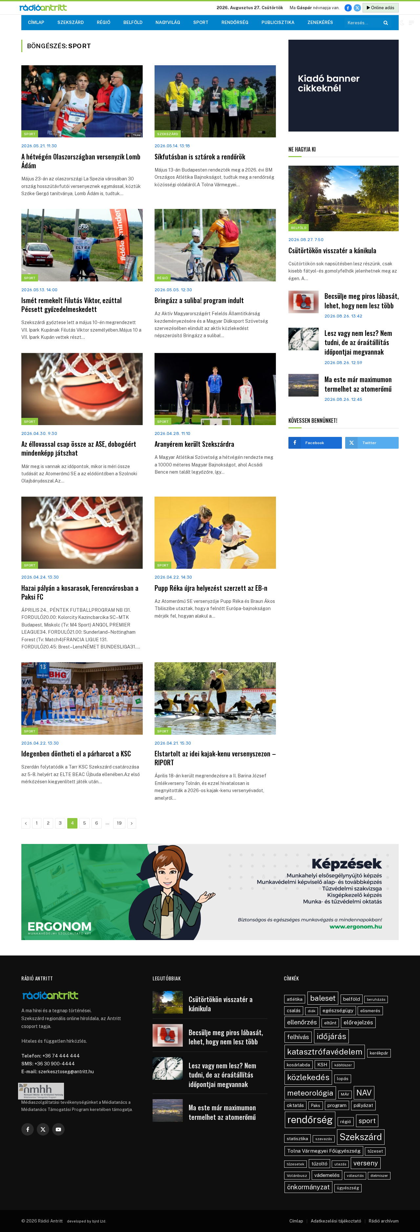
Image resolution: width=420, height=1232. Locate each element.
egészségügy (338, 1010)
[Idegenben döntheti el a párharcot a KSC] (82, 698)
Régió (103, 22)
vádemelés (327, 1175)
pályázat (363, 1105)
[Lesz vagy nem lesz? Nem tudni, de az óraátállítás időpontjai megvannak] (303, 339)
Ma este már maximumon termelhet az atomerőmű (358, 384)
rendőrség (310, 1119)
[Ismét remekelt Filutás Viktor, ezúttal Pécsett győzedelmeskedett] (82, 245)
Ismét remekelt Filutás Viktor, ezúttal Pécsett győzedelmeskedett (71, 305)
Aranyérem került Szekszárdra (194, 444)
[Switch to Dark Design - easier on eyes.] (402, 22)
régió (345, 1121)
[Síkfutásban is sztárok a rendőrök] (215, 101)
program (336, 1105)
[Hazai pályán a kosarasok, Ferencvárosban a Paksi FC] (82, 533)
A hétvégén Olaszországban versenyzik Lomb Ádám (80, 161)
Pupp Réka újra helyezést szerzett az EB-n (211, 588)
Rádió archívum (384, 1221)
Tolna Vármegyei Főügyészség (324, 1151)
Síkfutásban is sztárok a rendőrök (200, 156)
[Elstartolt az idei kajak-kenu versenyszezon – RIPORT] (215, 698)
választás (355, 1175)
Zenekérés (320, 22)
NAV (364, 1092)
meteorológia (310, 1092)
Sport (200, 22)
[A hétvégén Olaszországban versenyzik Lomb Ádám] (82, 101)
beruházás (376, 999)
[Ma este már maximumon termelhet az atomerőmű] (303, 385)
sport (367, 1121)
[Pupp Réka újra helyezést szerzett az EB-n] (215, 533)
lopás (342, 1078)
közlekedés (308, 1077)
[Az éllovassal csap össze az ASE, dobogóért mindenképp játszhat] (82, 389)
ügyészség (348, 1187)
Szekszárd (70, 22)
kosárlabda (298, 1064)
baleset (323, 998)
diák (311, 1011)
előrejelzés (358, 1022)
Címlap (36, 22)
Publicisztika (278, 22)
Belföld (132, 22)
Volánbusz (297, 1175)
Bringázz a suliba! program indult (199, 300)
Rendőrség (234, 22)
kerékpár (379, 1053)
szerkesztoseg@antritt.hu (66, 1071)
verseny (365, 1163)
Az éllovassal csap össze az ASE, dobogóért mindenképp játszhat (78, 448)
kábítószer (343, 1065)
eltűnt (330, 1022)
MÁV (345, 1094)
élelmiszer (379, 1175)
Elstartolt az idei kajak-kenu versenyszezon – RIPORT (215, 758)
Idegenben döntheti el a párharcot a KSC (76, 753)
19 (119, 823)
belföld (351, 999)
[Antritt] (45, 8)
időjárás (331, 1036)
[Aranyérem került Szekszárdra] (215, 389)
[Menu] (411, 22)
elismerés (370, 1010)
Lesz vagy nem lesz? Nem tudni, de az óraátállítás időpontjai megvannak (358, 342)
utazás (340, 1164)
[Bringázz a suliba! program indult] (215, 245)
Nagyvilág (168, 22)
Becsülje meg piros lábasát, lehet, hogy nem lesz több (362, 300)
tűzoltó (319, 1163)
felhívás (298, 1036)
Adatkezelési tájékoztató (336, 1221)
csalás (294, 1010)
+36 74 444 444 (61, 1055)
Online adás (382, 7)
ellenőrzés (302, 1022)
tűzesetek (295, 1164)
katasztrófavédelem (324, 1052)
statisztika (297, 1138)
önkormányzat (308, 1187)
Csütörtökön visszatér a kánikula (332, 250)
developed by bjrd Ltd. (86, 1221)
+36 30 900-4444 (54, 1063)
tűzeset (375, 1151)
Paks (315, 1105)
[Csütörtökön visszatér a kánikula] (343, 198)
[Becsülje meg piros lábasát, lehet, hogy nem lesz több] (303, 302)
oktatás (295, 1105)
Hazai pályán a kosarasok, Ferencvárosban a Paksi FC (79, 592)
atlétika (295, 999)
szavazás (323, 1139)
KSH (322, 1064)
